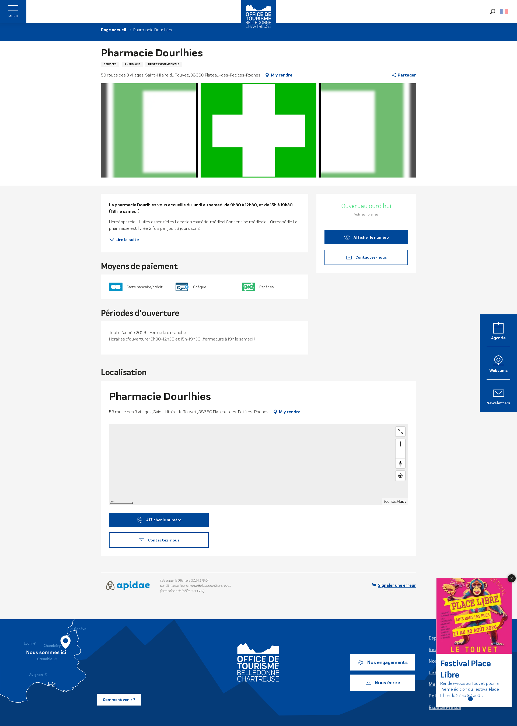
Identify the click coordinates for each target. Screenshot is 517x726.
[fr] (504, 11)
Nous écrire (387, 683)
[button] (492, 11)
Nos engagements (387, 662)
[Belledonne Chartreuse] (258, 662)
